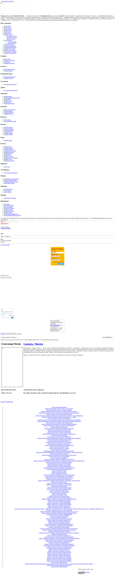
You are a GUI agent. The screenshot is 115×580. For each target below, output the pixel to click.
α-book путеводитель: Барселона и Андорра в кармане (59, 539)
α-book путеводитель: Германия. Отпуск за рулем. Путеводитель (59, 455)
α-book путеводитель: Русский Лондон (59, 549)
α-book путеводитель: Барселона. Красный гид (59, 479)
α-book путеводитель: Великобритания (59, 542)
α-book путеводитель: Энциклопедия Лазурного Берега (59, 537)
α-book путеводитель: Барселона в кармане (59, 500)
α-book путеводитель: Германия (59, 427)
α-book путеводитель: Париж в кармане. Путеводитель (59, 428)
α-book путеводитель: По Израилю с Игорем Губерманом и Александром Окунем (59, 421)
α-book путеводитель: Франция (59, 449)
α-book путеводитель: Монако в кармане (59, 523)
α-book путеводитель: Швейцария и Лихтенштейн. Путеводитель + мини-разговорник (59, 452)
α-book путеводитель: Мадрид (59, 534)
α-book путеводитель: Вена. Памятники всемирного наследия (59, 530)
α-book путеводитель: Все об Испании (59, 527)
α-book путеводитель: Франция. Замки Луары (59, 439)
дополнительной (55, 325)
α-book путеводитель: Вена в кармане (59, 496)
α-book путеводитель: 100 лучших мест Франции (59, 518)
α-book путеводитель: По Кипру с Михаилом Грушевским (59, 545)
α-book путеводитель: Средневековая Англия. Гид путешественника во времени (59, 420)
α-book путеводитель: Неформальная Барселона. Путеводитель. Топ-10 (59, 511)
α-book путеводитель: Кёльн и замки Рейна (59, 465)
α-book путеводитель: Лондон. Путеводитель (59, 432)
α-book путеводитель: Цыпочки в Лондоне (59, 551)
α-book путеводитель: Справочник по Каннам (59, 558)
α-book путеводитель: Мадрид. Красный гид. (59, 535)
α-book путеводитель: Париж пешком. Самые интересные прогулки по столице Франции (59, 415)
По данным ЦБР (5, 244)
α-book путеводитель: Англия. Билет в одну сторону (59, 408)
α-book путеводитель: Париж (59, 494)
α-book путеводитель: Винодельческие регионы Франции (59, 468)
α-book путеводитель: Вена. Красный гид (59, 521)
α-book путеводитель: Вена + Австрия (59, 448)
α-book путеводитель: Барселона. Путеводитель (59, 414)
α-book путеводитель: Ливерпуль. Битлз (59, 531)
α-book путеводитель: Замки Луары (59, 446)
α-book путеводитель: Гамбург (59, 486)
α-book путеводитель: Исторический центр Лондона (59, 477)
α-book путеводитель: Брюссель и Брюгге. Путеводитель (59, 425)
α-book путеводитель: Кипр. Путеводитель (59, 431)
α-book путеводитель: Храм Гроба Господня (59, 555)
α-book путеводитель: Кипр (59, 470)
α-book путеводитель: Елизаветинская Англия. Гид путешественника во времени (59, 438)
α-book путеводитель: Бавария (59, 458)
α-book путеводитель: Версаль (59, 517)
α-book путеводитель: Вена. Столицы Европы (59, 559)
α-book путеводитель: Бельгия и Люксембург (59, 437)
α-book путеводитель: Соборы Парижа (59, 492)
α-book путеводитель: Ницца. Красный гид (59, 554)
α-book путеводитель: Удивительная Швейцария (59, 514)
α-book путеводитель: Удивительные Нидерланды (59, 525)
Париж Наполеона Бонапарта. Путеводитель (59, 463)
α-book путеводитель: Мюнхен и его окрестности (59, 442)
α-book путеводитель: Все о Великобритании (59, 552)
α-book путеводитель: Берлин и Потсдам (59, 441)
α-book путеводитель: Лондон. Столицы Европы (59, 541)
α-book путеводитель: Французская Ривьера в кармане (59, 544)
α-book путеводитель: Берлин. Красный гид (59, 520)
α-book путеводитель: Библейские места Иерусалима (59, 445)
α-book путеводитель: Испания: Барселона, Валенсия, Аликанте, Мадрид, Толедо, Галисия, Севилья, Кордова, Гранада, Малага (59, 563)
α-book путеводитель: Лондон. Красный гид (59, 507)
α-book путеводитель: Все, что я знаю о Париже (59, 410)
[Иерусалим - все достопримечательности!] (16, 13)
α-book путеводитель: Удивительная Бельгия (59, 548)
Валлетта (3, 334)
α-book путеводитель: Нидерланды (59, 453)
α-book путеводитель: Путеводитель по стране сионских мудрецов (59, 411)
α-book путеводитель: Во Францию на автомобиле (59, 476)
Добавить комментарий (7, 401)
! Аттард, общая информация (59, 407)
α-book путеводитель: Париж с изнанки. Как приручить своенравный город (59, 413)
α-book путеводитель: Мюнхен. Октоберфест (59, 556)
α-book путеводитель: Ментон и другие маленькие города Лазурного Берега (59, 538)
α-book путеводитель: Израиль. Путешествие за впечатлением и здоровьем (59, 532)
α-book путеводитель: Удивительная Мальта (59, 503)
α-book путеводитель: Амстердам (59, 490)
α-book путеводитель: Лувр (59, 472)
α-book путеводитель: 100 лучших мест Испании (59, 462)
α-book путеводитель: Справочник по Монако (59, 561)
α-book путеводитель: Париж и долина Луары (59, 483)
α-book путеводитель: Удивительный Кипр (59, 501)
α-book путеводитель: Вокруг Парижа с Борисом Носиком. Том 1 (59, 513)
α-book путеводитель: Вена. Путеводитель (59, 418)
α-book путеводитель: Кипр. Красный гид (59, 506)
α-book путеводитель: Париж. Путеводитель (59, 429)
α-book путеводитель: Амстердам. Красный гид (59, 484)
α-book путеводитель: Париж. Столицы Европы (59, 547)
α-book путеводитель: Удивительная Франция (59, 504)
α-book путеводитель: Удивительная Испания (59, 466)
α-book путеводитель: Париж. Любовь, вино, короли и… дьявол (59, 417)
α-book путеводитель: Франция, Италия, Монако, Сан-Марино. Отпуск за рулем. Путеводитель (59, 460)
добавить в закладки (8, 1)
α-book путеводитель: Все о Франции (59, 516)
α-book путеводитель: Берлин (59, 562)
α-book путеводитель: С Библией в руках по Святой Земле (59, 475)
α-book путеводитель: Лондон (59, 482)
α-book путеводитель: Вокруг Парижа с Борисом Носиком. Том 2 (59, 499)
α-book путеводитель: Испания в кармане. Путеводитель (59, 451)
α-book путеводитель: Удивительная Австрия (59, 487)
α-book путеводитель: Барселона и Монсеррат (59, 469)
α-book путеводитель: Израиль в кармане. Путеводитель (59, 459)
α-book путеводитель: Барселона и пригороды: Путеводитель (59, 434)
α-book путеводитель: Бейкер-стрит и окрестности (59, 422)
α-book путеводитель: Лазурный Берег (59, 456)
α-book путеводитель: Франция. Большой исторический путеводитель (59, 528)
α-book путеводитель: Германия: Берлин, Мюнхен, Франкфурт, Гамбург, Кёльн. (59, 480)
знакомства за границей (5, 317)
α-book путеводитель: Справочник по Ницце (59, 497)
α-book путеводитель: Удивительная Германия (59, 489)
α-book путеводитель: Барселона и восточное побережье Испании (59, 424)
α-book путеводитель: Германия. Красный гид (59, 565)
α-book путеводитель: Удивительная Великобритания (59, 524)
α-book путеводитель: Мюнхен (59, 473)
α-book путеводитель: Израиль (59, 435)
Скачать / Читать (33, 343)
